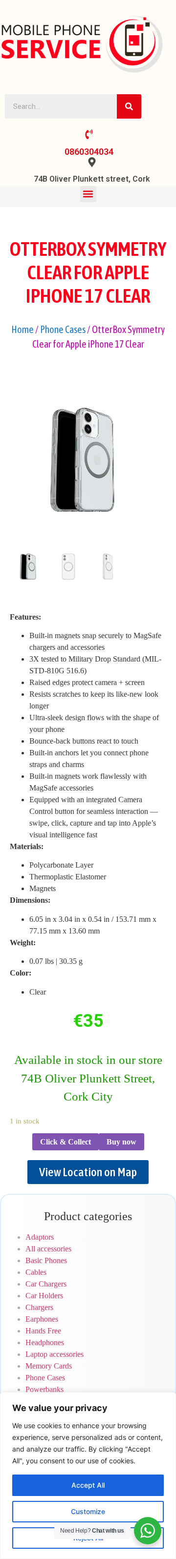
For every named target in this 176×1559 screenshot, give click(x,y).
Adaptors (39, 1237)
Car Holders (44, 1295)
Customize (88, 1511)
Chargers (39, 1307)
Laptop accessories (54, 1354)
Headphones (44, 1342)
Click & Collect (65, 1142)
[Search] (129, 106)
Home (22, 329)
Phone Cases (63, 329)
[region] (88, 1475)
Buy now (121, 1142)
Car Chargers (45, 1284)
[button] (88, 194)
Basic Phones (46, 1260)
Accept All (88, 1485)
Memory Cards (48, 1366)
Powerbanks (44, 1389)
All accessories (48, 1249)
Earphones (41, 1319)
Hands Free (43, 1331)
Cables (35, 1272)
